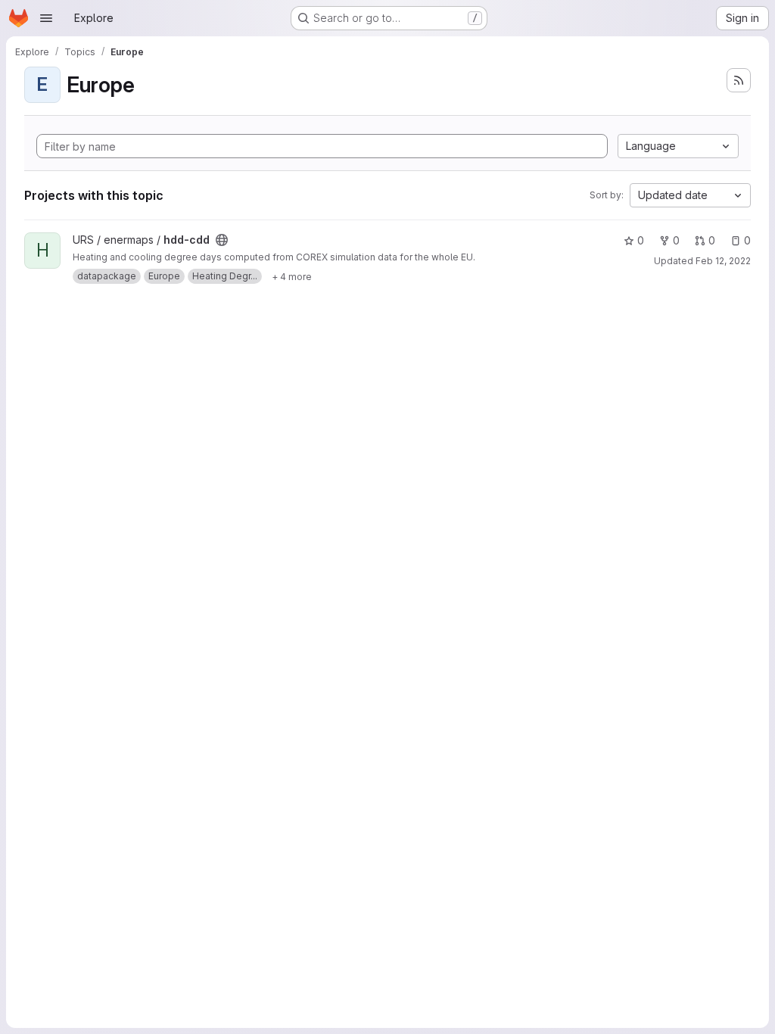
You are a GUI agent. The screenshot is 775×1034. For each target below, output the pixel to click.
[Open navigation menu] (46, 18)
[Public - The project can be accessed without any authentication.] (222, 240)
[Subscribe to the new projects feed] (739, 80)
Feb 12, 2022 (723, 260)
